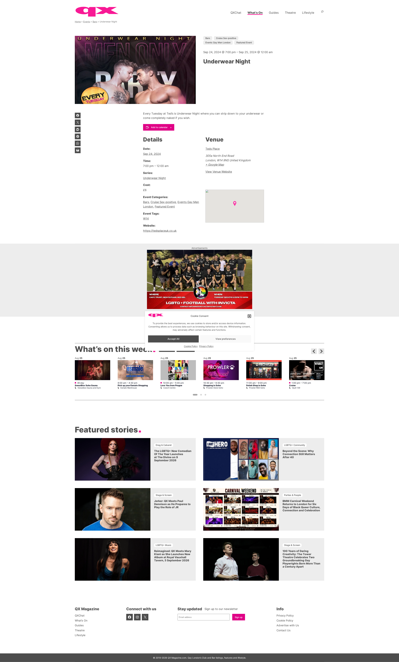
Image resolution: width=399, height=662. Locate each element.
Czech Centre (169, 388)
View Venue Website (218, 171)
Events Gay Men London (218, 42)
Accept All (173, 338)
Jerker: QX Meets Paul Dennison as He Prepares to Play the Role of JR (172, 504)
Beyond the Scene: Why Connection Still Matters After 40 (299, 454)
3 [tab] (205, 395)
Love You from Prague (171, 385)
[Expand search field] (322, 13)
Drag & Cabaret (164, 445)
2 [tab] (201, 395)
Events (86, 21)
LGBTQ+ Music (163, 545)
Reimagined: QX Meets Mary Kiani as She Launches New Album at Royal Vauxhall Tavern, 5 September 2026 (172, 555)
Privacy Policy (206, 346)
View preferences (226, 338)
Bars (95, 21)
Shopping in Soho (212, 385)
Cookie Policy (191, 346)
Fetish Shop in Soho (256, 385)
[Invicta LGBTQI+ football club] (199, 308)
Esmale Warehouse (128, 388)
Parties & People (292, 495)
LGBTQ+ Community (294, 445)
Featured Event (244, 42)
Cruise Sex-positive (226, 38)
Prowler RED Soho (257, 388)
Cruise (292, 385)
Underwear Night (154, 178)
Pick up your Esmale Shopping (133, 385)
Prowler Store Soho (214, 388)
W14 (146, 218)
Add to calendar (159, 127)
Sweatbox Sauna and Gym (89, 388)
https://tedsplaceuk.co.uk (160, 230)
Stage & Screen (164, 495)
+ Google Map (214, 164)
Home (78, 21)
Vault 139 (296, 388)
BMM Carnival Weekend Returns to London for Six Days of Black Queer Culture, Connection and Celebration (301, 505)
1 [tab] (195, 395)
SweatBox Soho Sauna (86, 385)
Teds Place (212, 148)
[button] (249, 316)
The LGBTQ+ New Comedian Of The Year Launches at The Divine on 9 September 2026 (172, 455)
